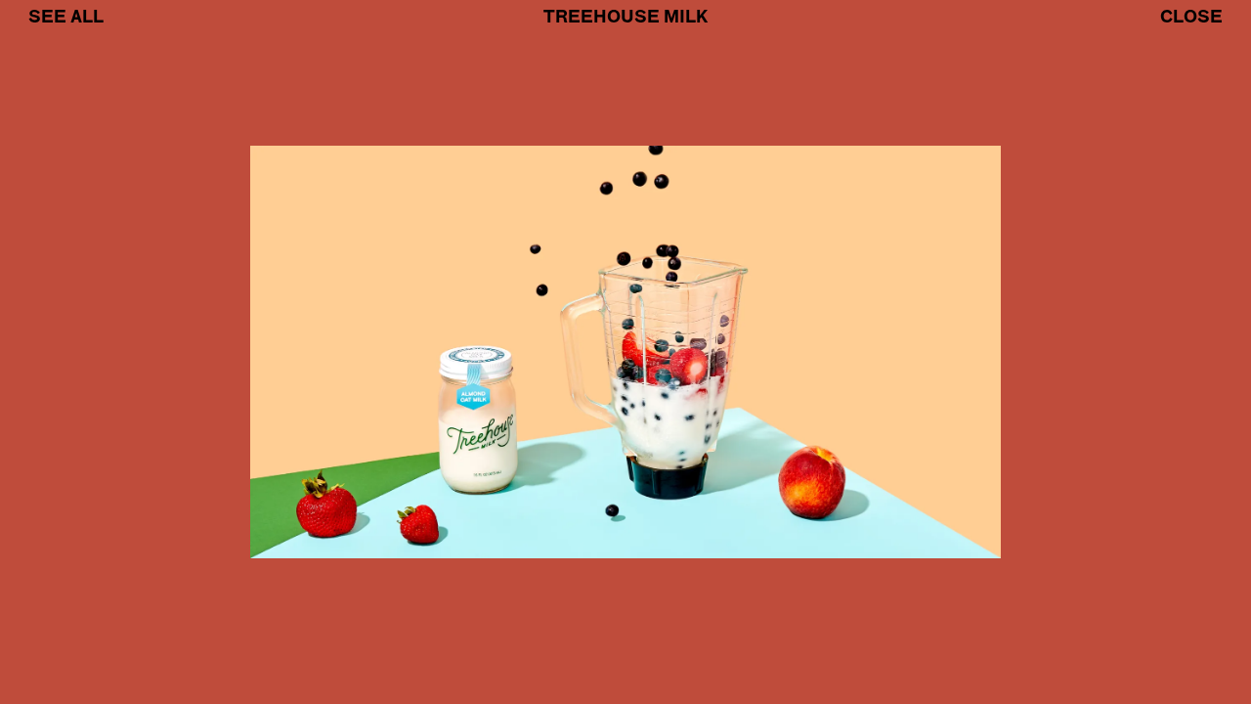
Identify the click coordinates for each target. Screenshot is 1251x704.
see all (66, 16)
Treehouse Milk (625, 16)
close (1191, 16)
